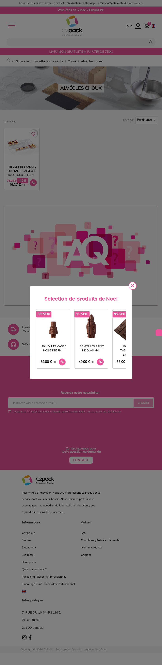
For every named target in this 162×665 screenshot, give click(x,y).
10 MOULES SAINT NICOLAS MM (92, 348)
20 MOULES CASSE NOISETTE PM (53, 348)
